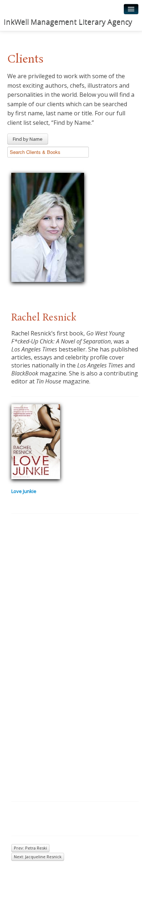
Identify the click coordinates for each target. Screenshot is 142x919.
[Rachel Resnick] (47, 226)
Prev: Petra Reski (30, 848)
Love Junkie (23, 491)
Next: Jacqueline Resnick (38, 856)
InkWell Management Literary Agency (68, 22)
